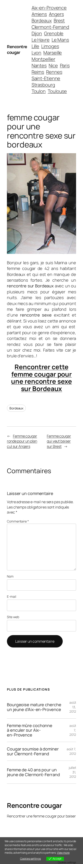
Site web (13, 617)
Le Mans (60, 40)
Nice (53, 65)
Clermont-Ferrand (50, 27)
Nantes (39, 65)
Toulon (39, 91)
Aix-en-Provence (49, 8)
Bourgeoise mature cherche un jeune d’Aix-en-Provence (34, 707)
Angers (56, 14)
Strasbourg (43, 85)
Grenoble (53, 33)
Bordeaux (42, 20)
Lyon (37, 53)
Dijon (37, 33)
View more (63, 853)
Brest (59, 20)
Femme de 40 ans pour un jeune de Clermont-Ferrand (33, 772)
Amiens (39, 14)
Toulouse (57, 91)
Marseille (52, 53)
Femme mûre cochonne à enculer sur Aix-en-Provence (29, 730)
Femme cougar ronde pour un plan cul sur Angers (22, 441)
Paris (65, 65)
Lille (35, 46)
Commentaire (18, 521)
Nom (10, 576)
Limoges (50, 46)
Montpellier (43, 59)
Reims (38, 72)
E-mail (11, 596)
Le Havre (41, 40)
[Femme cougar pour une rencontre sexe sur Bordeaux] (41, 252)
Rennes (54, 72)
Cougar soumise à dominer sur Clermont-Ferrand (33, 751)
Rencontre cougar (17, 49)
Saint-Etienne (46, 78)
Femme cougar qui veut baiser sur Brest (59, 441)
